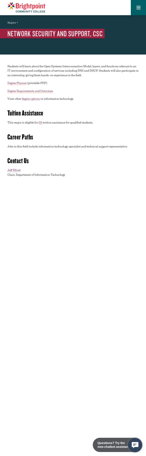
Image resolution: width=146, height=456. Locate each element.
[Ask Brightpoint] (135, 445)
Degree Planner (17, 83)
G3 (40, 122)
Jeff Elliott (14, 170)
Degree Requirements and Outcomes (30, 91)
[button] (138, 7)
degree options (31, 99)
